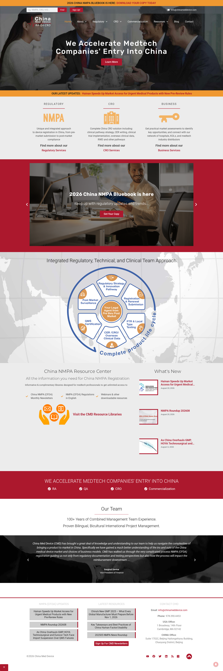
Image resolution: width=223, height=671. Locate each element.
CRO (116, 21)
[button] (27, 204)
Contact (189, 21)
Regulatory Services (54, 150)
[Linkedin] (166, 656)
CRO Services (111, 150)
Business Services (169, 150)
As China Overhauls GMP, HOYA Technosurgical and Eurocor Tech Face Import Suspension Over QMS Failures (53, 635)
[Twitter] (160, 656)
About (80, 21)
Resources (159, 21)
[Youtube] (147, 656)
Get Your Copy (111, 214)
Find (62, 10)
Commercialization (138, 21)
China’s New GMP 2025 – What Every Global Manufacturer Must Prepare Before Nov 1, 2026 (111, 614)
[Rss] (172, 656)
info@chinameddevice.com (172, 610)
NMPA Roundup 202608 (175, 410)
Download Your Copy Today (136, 3)
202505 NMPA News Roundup (111, 635)
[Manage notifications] (215, 664)
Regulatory (98, 21)
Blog (176, 21)
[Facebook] (154, 656)
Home (68, 21)
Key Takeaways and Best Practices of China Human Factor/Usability (111, 626)
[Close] (4, 667)
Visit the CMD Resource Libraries (97, 414)
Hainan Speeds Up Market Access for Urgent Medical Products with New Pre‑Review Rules (137, 93)
